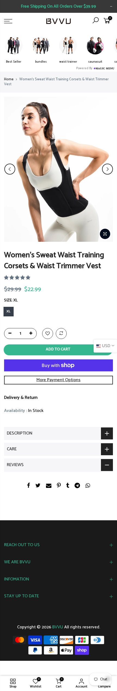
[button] (17, 278)
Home (9, 79)
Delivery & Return (21, 397)
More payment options (58, 379)
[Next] (107, 169)
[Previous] (9, 169)
